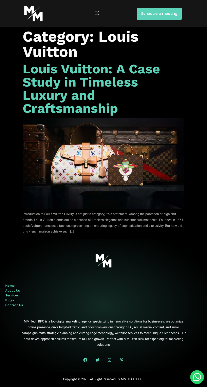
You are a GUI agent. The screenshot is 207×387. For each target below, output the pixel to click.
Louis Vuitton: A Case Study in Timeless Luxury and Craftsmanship (91, 88)
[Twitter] (97, 360)
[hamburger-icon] (96, 13)
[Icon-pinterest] (122, 360)
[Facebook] (85, 360)
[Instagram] (110, 360)
